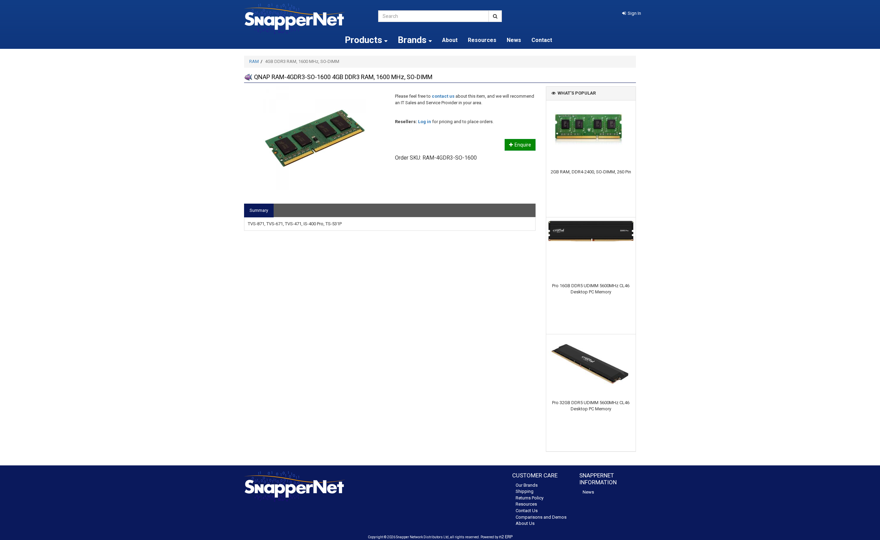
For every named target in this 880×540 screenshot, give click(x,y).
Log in (424, 121)
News (514, 40)
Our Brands (527, 485)
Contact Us (527, 510)
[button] (631, 13)
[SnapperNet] (306, 18)
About (450, 40)
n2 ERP (506, 536)
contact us (443, 96)
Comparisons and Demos (541, 517)
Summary (259, 210)
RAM (254, 61)
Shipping (525, 491)
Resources (482, 40)
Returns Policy (529, 497)
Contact (541, 40)
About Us (525, 523)
